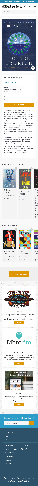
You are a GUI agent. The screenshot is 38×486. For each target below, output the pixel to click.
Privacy (7, 466)
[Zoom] (33, 68)
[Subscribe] (31, 423)
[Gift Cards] (19, 299)
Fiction (15, 225)
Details (19, 363)
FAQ (6, 436)
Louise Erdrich (10, 82)
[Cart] (30, 6)
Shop (19, 322)
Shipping (8, 463)
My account (9, 439)
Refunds (8, 461)
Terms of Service (11, 469)
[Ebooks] (19, 381)
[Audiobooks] (19, 340)
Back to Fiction (20, 274)
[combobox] (19, 12)
